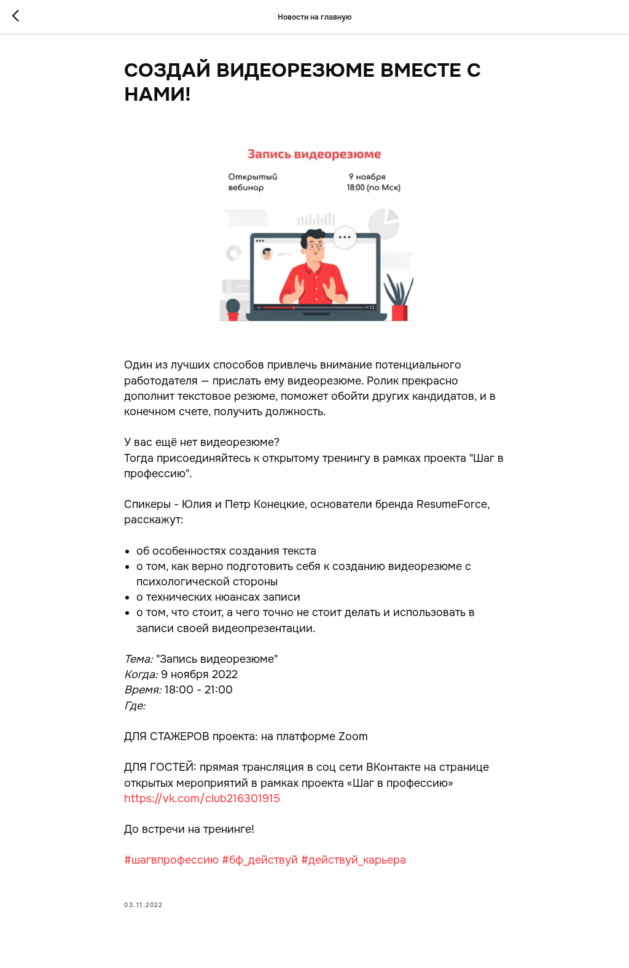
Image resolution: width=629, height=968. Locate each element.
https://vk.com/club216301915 (202, 798)
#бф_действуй (260, 860)
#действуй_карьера (353, 860)
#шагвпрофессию (171, 860)
